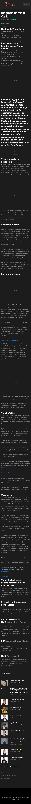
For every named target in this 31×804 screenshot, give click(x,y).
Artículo (20, 694)
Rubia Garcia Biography (15, 707)
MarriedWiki (4, 571)
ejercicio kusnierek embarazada (9, 340)
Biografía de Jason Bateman (17, 730)
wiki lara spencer (6, 778)
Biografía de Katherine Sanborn (17, 723)
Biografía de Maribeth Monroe (17, 680)
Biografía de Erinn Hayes (16, 749)
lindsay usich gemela (7, 576)
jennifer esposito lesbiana (8, 775)
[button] (26, 4)
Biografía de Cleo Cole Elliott (17, 699)
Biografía (13, 19)
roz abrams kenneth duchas (8, 473)
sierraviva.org (15, 799)
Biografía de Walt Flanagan (16, 757)
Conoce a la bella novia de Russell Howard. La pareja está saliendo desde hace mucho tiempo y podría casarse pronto (19, 740)
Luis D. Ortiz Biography (15, 715)
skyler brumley (5, 773)
